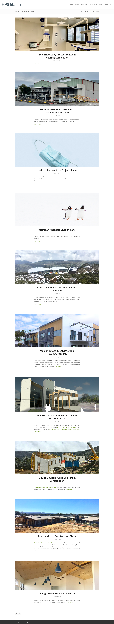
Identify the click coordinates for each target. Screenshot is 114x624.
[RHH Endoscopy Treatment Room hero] (57, 34)
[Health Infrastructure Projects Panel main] (57, 150)
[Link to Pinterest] (98, 622)
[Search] (110, 4)
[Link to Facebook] (93, 622)
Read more (37, 63)
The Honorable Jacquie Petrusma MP (67, 427)
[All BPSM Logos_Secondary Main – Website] (12, 4)
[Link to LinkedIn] (95, 622)
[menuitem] (65, 4)
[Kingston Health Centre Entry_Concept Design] (57, 394)
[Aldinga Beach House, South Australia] (57, 575)
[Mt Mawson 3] (57, 267)
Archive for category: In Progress (24, 11)
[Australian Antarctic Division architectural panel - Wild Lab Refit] (57, 209)
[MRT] (57, 89)
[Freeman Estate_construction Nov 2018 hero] (57, 330)
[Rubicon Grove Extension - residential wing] (57, 516)
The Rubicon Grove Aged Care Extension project (47, 543)
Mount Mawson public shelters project (46, 487)
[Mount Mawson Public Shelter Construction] (57, 457)
